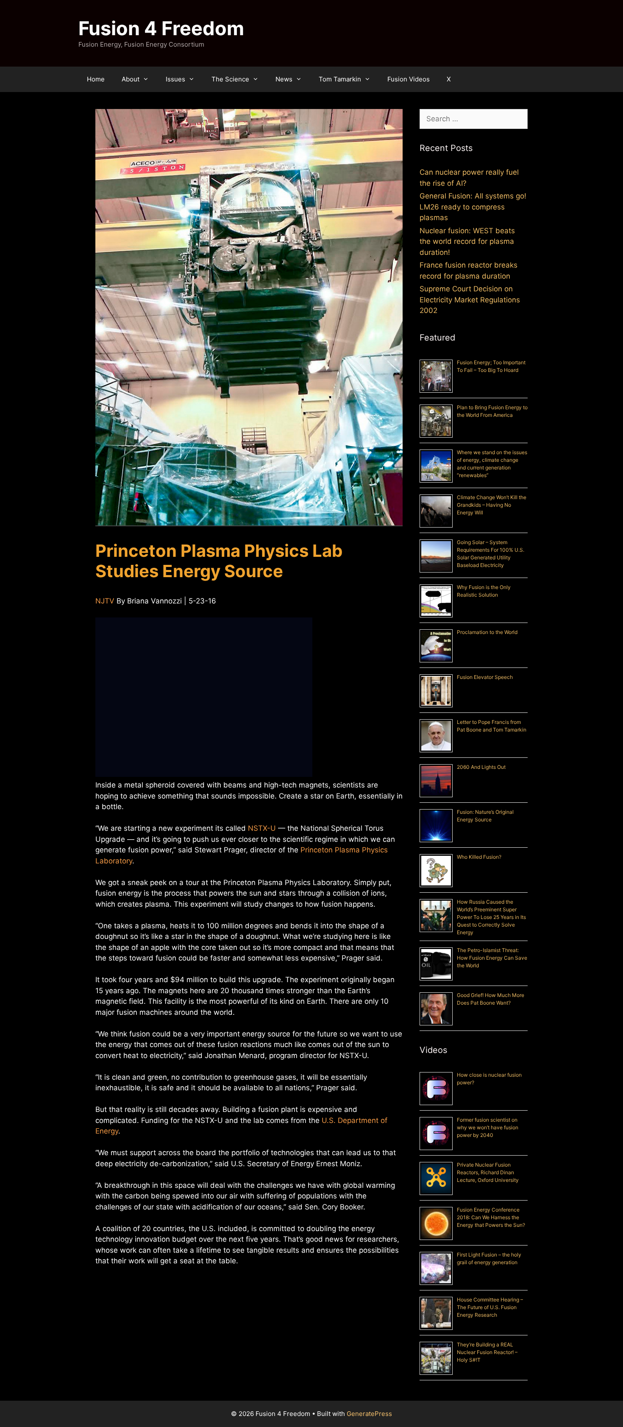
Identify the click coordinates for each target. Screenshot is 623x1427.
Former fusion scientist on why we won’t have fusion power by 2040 (487, 1127)
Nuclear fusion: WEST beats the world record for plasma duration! (467, 241)
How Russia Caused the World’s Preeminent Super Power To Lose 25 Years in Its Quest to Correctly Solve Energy (491, 917)
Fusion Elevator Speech (485, 677)
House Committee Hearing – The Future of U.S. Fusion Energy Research (490, 1307)
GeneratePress (369, 1414)
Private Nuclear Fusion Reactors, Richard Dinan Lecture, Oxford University (488, 1172)
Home (96, 79)
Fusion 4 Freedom (161, 28)
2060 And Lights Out (481, 767)
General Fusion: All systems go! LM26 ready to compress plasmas (473, 207)
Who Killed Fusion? (479, 857)
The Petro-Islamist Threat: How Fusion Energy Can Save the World (492, 958)
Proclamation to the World (487, 632)
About (130, 79)
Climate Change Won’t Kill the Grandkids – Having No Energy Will (491, 505)
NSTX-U (262, 828)
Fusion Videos (408, 79)
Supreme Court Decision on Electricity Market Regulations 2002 (470, 300)
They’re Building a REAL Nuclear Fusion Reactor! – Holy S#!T (487, 1352)
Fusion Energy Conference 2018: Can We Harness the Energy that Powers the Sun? (491, 1217)
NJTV (104, 601)
